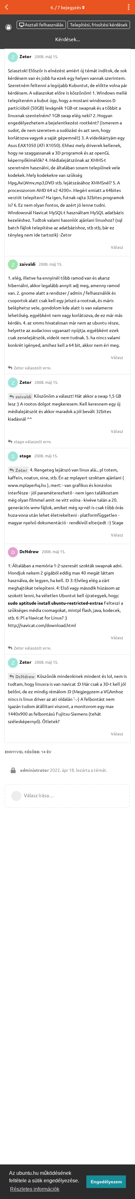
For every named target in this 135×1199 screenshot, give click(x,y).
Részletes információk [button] (34, 1189)
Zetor (21, 470)
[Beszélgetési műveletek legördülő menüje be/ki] (128, 7)
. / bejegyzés (66, 7)
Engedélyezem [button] (106, 1181)
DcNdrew (25, 676)
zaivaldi (23, 396)
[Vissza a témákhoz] (6, 7)
